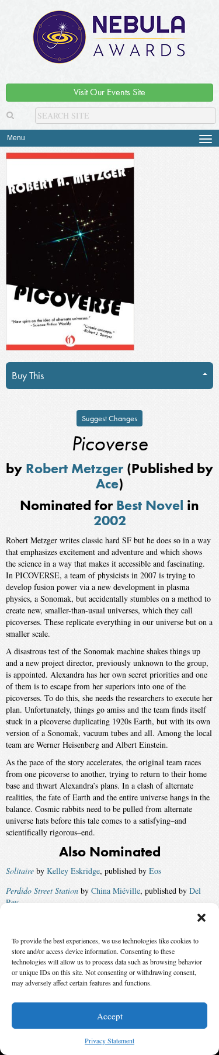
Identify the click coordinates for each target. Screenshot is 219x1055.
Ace (107, 483)
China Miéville (115, 890)
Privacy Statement (109, 1040)
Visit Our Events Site (109, 92)
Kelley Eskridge (73, 870)
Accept (110, 1016)
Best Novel (149, 505)
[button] (201, 918)
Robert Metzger (74, 468)
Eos (155, 870)
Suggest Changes (109, 418)
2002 (109, 520)
